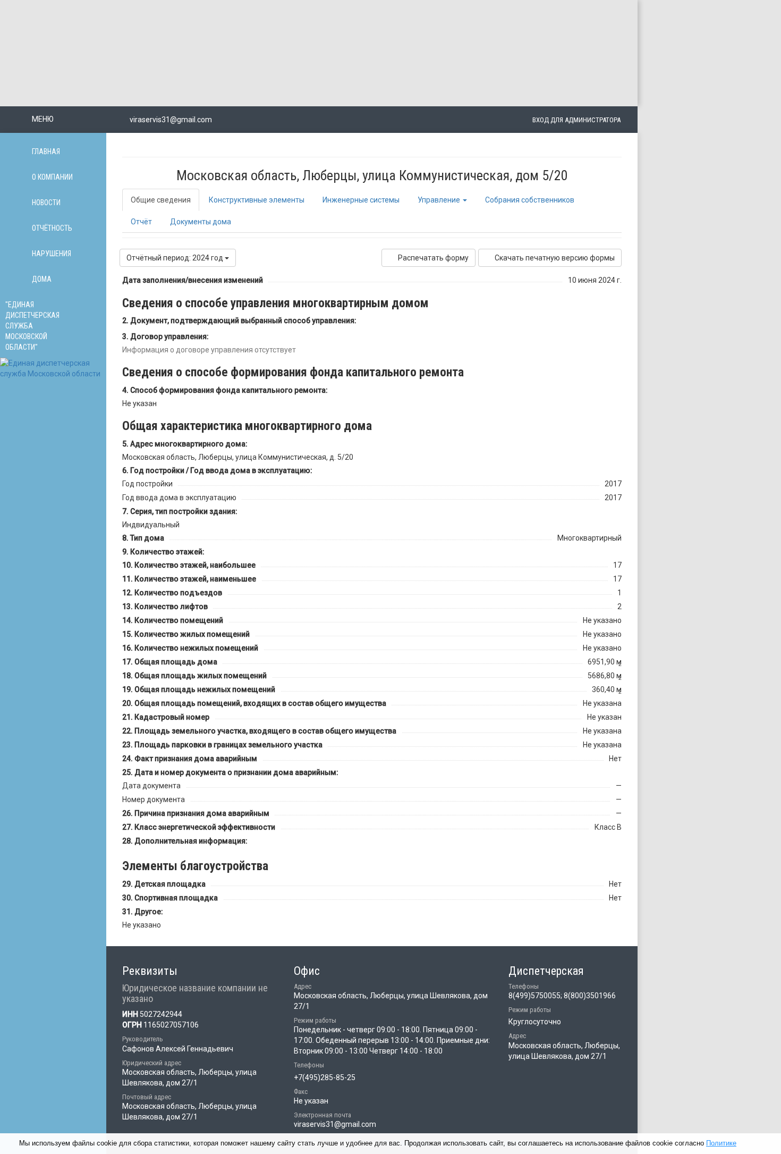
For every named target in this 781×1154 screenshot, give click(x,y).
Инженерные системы (361, 200)
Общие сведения (161, 200)
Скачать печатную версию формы (555, 258)
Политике (721, 1143)
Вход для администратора (576, 120)
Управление (440, 200)
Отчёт (141, 221)
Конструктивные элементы (256, 200)
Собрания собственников (529, 200)
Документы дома (200, 221)
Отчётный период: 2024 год (175, 258)
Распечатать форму (433, 258)
